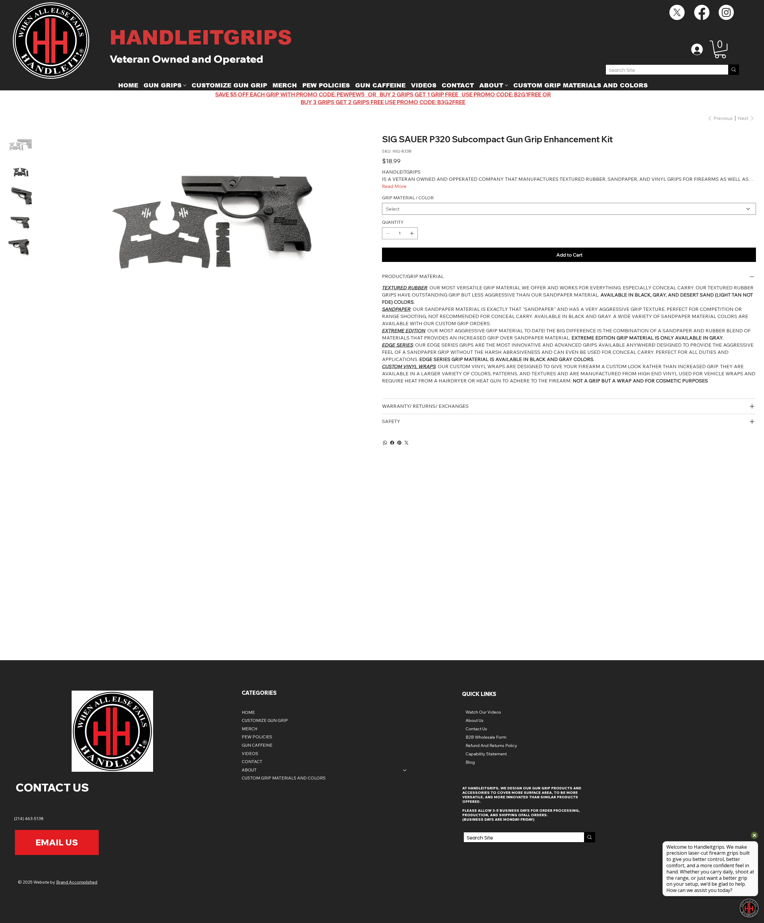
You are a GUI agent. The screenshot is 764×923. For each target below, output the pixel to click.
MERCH (249, 728)
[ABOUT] (405, 770)
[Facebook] (701, 12)
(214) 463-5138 (29, 818)
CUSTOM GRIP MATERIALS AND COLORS (284, 778)
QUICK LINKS (479, 694)
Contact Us (476, 728)
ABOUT (249, 770)
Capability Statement (486, 754)
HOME (248, 712)
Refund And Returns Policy (491, 745)
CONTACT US (52, 787)
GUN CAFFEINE (257, 745)
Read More (394, 186)
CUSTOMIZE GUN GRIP (265, 720)
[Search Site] (733, 70)
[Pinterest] (399, 443)
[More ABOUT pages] (506, 85)
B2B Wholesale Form (486, 737)
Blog (470, 762)
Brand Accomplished (76, 882)
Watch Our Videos (483, 712)
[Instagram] (726, 12)
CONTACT (252, 761)
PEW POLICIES (257, 737)
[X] (677, 12)
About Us (474, 720)
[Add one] (412, 233)
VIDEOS (250, 753)
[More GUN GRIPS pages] (184, 85)
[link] (720, 49)
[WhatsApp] (385, 443)
